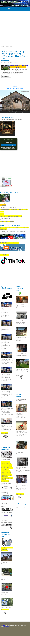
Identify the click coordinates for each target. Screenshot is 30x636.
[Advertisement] (15, 26)
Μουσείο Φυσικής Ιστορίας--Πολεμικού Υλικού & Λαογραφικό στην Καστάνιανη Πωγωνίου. (22, 434)
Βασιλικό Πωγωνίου (6, 607)
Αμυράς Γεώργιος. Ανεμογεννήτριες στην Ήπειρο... (7, 329)
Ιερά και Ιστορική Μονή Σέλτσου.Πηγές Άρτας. (22, 370)
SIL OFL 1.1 (17, 628)
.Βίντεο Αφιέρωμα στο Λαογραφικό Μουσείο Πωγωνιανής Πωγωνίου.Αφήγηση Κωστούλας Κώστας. (22, 486)
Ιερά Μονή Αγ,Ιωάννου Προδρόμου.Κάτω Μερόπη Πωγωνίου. (22, 322)
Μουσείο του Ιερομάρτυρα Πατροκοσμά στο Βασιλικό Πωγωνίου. (21, 415)
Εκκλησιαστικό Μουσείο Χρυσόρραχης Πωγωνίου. (22, 452)
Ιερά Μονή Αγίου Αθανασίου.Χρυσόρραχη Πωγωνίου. (22, 306)
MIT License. (6, 626)
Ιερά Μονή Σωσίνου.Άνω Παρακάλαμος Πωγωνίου (22, 339)
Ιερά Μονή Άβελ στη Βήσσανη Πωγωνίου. (21, 354)
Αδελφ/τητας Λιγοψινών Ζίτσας (6, 493)
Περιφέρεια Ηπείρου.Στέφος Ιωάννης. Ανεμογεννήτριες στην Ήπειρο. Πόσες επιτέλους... (7, 344)
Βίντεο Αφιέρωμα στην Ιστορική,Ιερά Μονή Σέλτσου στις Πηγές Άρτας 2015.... (15, 55)
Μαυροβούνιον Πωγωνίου (5, 593)
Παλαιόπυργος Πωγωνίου (5, 578)
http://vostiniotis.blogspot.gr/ (22, 508)
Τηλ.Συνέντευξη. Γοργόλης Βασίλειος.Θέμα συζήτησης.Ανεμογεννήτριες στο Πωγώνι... (8, 377)
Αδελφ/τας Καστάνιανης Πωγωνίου (5, 505)
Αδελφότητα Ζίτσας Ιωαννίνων (6, 484)
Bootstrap (3, 625)
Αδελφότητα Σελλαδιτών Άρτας (6, 521)
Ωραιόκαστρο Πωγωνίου (4, 563)
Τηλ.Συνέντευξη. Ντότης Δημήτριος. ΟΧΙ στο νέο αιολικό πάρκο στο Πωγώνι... (7, 361)
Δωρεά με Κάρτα (9, 145)
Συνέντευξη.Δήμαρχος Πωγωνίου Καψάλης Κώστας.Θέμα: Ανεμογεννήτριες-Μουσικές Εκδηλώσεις (7, 411)
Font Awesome (4, 628)
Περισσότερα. (20, 375)
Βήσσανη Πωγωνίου (6, 512)
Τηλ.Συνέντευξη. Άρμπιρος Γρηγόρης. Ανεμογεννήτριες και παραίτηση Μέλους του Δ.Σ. (7, 394)
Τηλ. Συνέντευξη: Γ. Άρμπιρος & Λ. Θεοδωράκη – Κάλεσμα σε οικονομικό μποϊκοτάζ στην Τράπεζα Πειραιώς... (6, 312)
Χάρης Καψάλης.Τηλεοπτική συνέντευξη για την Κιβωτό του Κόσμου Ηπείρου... (6, 428)
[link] (14, 209)
